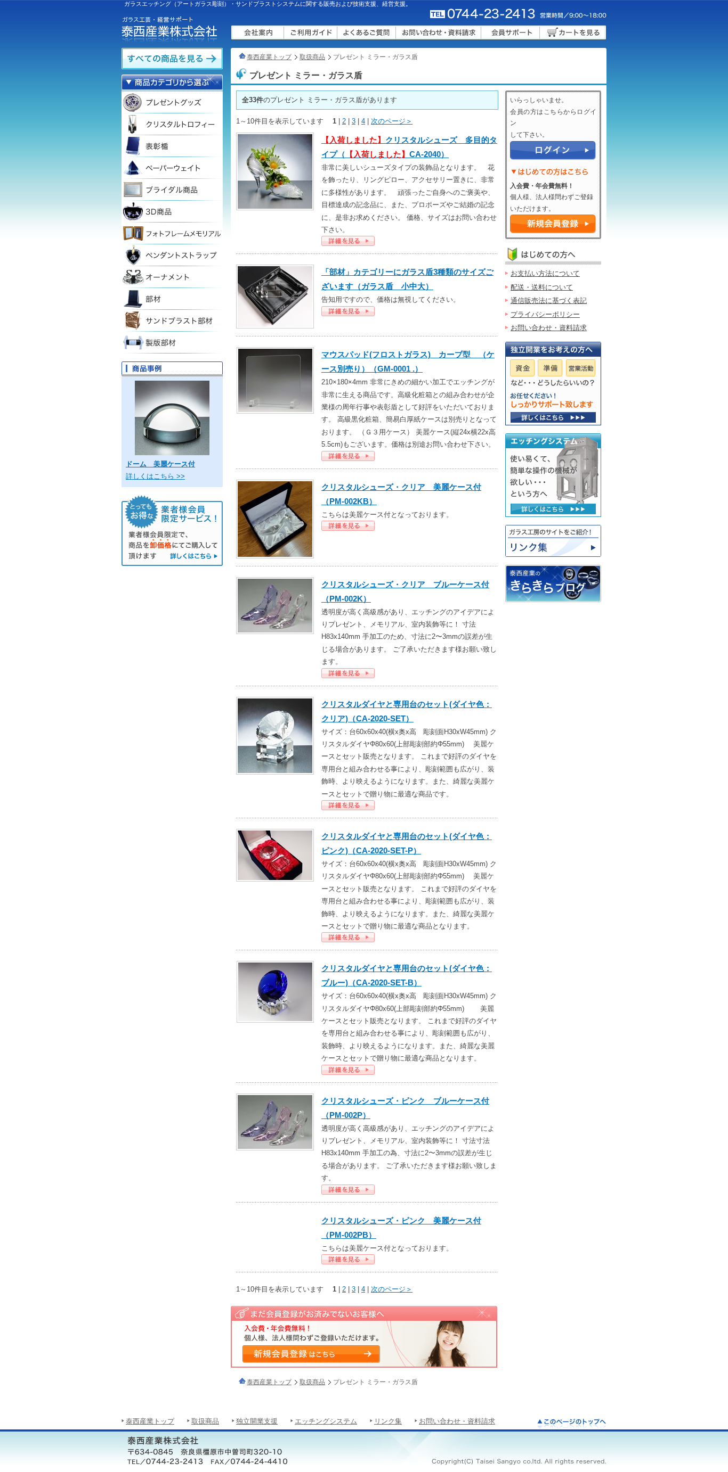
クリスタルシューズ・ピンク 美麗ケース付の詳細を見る (348, 1259)
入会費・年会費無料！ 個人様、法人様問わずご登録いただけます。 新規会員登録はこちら (310, 1353)
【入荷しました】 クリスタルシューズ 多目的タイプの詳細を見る (348, 241)
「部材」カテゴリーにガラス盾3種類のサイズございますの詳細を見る (348, 311)
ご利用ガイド (310, 32)
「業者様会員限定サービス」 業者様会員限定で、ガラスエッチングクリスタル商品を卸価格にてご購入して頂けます (172, 530)
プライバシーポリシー (545, 314)
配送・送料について (542, 287)
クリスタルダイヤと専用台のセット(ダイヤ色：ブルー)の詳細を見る (348, 1070)
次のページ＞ (391, 121)
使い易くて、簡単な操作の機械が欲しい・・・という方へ (553, 509)
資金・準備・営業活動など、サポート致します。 (553, 417)
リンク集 (553, 541)
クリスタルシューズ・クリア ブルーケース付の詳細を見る (348, 673)
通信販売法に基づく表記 (549, 301)
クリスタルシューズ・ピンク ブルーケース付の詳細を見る (348, 1190)
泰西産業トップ (269, 57)
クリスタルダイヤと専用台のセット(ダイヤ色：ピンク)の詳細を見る (348, 937)
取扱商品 (312, 57)
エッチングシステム (326, 1421)
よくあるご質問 (366, 32)
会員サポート (510, 32)
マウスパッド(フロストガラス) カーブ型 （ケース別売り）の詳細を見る (348, 456)
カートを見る (573, 32)
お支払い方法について (545, 273)
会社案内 (257, 32)
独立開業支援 (257, 1421)
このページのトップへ (571, 1423)
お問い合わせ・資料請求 (438, 32)
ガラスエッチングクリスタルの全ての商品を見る (172, 58)
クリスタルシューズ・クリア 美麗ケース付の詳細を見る (348, 526)
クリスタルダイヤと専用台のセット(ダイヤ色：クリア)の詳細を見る (348, 805)
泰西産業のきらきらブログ (553, 583)
